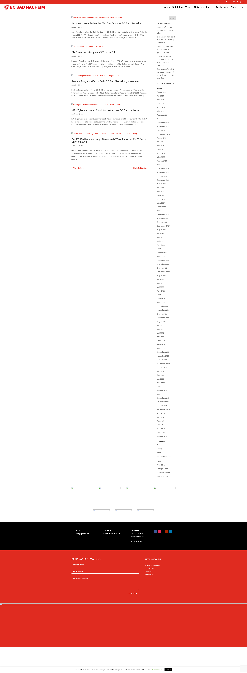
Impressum (149, 574)
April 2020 (161, 383)
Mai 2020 (160, 379)
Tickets (218, 2)
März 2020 (161, 387)
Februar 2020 (162, 390)
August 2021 (162, 322)
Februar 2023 (162, 253)
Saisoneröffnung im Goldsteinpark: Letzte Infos (165, 30)
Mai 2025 (160, 149)
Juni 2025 (160, 146)
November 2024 (163, 172)
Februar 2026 (162, 115)
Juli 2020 (160, 371)
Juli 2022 (160, 279)
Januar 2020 (161, 394)
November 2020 (163, 356)
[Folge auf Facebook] (155, 531)
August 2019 (162, 413)
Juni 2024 (160, 192)
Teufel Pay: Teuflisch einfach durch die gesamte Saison (165, 50)
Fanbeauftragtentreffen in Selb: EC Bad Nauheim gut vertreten (105, 81)
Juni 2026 (160, 100)
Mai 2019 (160, 425)
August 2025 (162, 138)
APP (158, 445)
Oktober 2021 (162, 314)
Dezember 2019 (163, 398)
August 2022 (162, 276)
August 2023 (162, 230)
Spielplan (177, 8)
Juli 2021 (160, 325)
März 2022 (161, 295)
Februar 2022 (162, 299)
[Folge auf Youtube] (166, 531)
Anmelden (161, 465)
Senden (132, 593)
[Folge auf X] (163, 531)
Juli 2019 (160, 417)
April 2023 (161, 245)
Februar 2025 (162, 161)
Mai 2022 (160, 287)
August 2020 (162, 367)
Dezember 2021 (163, 306)
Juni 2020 (160, 375)
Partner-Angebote (163, 456)
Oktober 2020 (162, 360)
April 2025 (161, 153)
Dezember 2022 (163, 260)
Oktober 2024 (162, 176)
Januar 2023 (161, 257)
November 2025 (163, 126)
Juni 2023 (160, 237)
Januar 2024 (161, 211)
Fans (208, 8)
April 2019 (161, 429)
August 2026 (162, 92)
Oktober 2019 (162, 406)
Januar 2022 (161, 302)
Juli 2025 (160, 142)
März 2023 (161, 249)
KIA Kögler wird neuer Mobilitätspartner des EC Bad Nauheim (105, 110)
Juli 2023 (160, 234)
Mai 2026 (160, 104)
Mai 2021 (160, 333)
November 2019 (163, 402)
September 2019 (163, 409)
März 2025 (161, 157)
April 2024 (161, 199)
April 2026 (161, 107)
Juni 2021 (160, 329)
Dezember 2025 (163, 123)
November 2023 (163, 218)
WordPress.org (162, 476)
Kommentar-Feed (163, 473)
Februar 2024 (162, 207)
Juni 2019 (160, 421)
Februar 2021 (162, 344)
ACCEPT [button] (168, 670)
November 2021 (163, 310)
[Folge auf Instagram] (159, 531)
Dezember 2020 (163, 352)
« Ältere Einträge (77, 168)
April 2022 (161, 291)
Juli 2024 (160, 188)
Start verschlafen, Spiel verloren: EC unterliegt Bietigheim (166, 40)
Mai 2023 (160, 241)
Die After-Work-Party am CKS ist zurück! (93, 52)
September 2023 (163, 226)
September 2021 (163, 318)
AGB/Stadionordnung (153, 565)
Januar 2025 (161, 165)
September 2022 (163, 272)
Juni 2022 (160, 283)
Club (233, 8)
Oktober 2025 (162, 130)
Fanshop (226, 2)
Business (221, 8)
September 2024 (163, 180)
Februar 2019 (162, 436)
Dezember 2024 (163, 169)
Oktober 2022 (162, 268)
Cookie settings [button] (157, 670)
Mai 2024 (160, 195)
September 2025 (163, 134)
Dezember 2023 (163, 214)
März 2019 (161, 432)
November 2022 (163, 264)
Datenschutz (149, 571)
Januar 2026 (161, 119)
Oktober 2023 (162, 222)
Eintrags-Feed (162, 469)
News (167, 8)
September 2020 (163, 364)
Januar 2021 (161, 348)
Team (188, 8)
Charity (159, 449)
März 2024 (161, 203)
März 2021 (161, 341)
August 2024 (162, 184)
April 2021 (161, 337)
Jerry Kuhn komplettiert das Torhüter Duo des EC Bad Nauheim (106, 23)
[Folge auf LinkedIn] (170, 531)
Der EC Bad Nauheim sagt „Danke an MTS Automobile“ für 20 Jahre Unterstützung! (108, 140)
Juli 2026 (160, 96)
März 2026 (161, 111)
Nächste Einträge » (140, 168)
